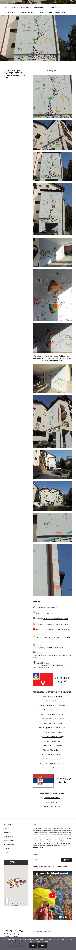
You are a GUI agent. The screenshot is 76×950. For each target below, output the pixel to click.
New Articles (25, 7)
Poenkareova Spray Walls (52, 719)
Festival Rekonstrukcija (52, 714)
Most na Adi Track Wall (52, 745)
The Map (13, 7)
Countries (7, 828)
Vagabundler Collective (27, 12)
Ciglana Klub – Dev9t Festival (52, 723)
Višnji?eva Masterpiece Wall (52, 737)
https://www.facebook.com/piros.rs (55, 619)
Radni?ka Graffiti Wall (52, 754)
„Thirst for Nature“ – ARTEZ (52, 763)
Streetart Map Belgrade (52, 798)
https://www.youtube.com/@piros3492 (56, 629)
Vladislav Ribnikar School (52, 750)
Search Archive (60, 12)
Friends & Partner (9, 840)
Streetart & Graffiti (40, 7)
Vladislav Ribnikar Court (52, 741)
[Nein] (74, 944)
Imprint (6, 852)
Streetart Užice (52, 806)
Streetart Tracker (9, 836)
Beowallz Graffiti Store (52, 710)
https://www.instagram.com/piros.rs (56, 624)
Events (50, 12)
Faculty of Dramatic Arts (52, 732)
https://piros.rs (47, 613)
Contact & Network (10, 12)
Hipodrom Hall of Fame (52, 696)
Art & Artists (55, 7)
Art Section (7, 832)
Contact (6, 848)
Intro (5, 7)
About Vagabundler (9, 844)
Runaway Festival (52, 701)
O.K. (33, 945)
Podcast (41, 12)
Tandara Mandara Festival (52, 759)
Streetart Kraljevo (52, 802)
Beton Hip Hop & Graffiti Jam (52, 705)
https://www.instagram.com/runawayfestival (48, 647)
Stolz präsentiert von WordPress (42, 931)
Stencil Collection (52, 768)
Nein (42, 945)
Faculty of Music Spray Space (52, 728)
